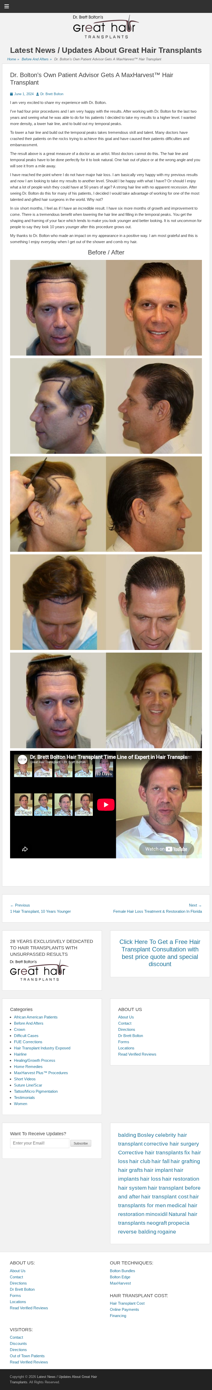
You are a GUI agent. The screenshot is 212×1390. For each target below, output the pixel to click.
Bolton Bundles (122, 1271)
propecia (179, 1223)
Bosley (145, 1135)
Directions (126, 1029)
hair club (139, 1161)
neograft (157, 1223)
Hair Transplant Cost (127, 1303)
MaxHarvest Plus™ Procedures (41, 1073)
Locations (126, 1048)
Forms (123, 1042)
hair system (132, 1188)
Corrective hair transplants (150, 1152)
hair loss (150, 1179)
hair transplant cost (164, 1197)
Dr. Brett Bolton (51, 94)
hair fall (161, 1161)
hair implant (158, 1170)
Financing (118, 1315)
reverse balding (137, 1232)
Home (13, 59)
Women (20, 1103)
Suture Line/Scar (28, 1085)
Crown (19, 1029)
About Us (126, 1017)
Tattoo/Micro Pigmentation (36, 1091)
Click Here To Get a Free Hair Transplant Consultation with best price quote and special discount (159, 952)
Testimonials (24, 1097)
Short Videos (25, 1079)
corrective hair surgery (171, 1144)
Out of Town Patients (27, 1356)
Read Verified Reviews (137, 1054)
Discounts (18, 1343)
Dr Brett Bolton (130, 1035)
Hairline (20, 1054)
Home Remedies (28, 1066)
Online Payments (124, 1309)
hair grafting (185, 1161)
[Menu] (6, 6)
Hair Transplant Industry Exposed (42, 1048)
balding (127, 1135)
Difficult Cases (26, 1035)
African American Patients (36, 1017)
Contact (124, 1023)
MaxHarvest (120, 1283)
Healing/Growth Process (34, 1060)
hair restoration (180, 1179)
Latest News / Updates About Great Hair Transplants (106, 50)
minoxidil (157, 1214)
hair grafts (130, 1170)
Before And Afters (37, 59)
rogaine (166, 1232)
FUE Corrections (28, 1042)
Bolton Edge (120, 1277)
